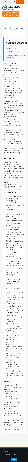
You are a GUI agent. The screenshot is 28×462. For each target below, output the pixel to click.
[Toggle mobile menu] (25, 6)
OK (14, 459)
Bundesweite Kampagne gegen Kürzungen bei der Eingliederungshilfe (11, 14)
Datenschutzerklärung (21, 450)
